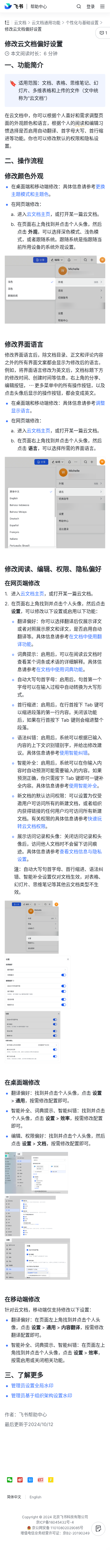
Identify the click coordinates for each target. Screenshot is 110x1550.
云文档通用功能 (46, 22)
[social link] (12, 1479)
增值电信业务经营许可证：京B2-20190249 (55, 1533)
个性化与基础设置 (82, 22)
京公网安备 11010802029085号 (57, 1528)
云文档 (20, 22)
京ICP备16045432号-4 (55, 1522)
